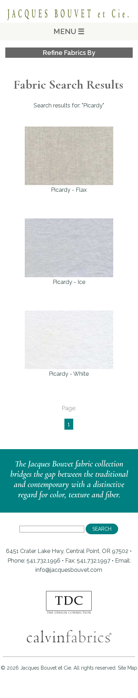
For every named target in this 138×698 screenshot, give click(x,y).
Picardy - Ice (69, 282)
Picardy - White (69, 373)
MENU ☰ (69, 31)
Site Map (127, 668)
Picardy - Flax (69, 189)
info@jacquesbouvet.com (68, 569)
